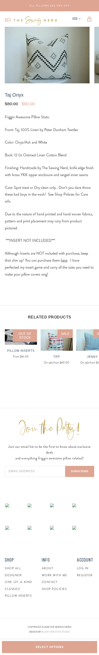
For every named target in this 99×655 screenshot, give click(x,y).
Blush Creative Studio (56, 632)
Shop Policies (54, 589)
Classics (12, 589)
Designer (13, 575)
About (48, 568)
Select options (50, 647)
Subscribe (79, 471)
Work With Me (54, 575)
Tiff (56, 356)
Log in (83, 568)
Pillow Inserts (21, 350)
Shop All (13, 568)
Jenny (92, 356)
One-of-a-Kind (18, 582)
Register (85, 575)
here (64, 260)
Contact (50, 582)
